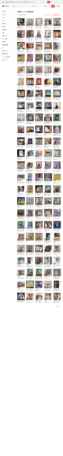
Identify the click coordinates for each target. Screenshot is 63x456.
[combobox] (23, 6)
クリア (13, 11)
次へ (58, 306)
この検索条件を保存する (56, 14)
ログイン (40, 6)
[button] (18, 6)
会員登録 (45, 6)
